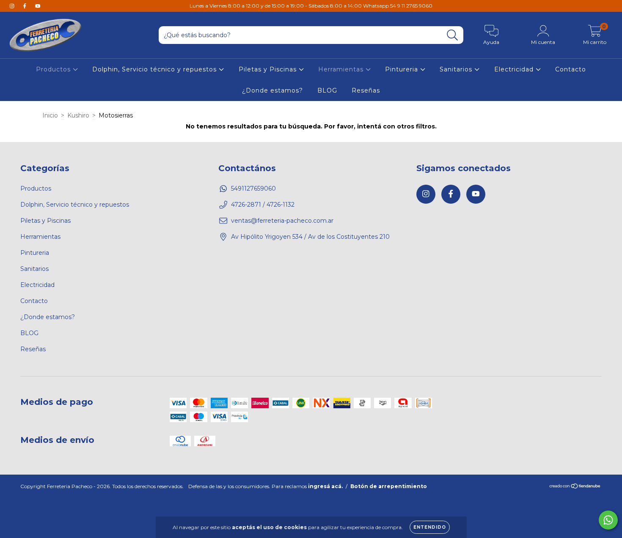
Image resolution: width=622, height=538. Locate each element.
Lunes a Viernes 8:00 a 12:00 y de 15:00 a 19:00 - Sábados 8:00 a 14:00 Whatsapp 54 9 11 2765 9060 (311, 6)
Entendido (429, 527)
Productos (54, 69)
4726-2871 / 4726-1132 (262, 204)
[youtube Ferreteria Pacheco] (37, 6)
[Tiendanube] (575, 487)
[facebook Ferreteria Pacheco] (25, 6)
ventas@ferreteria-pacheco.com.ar (282, 220)
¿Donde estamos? (272, 90)
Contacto (570, 69)
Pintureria (402, 69)
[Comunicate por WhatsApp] (608, 520)
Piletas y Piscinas (269, 69)
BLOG (327, 90)
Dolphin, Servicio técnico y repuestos (155, 69)
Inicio (50, 115)
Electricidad (515, 69)
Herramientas (342, 69)
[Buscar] (452, 35)
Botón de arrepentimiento (388, 486)
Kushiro (78, 115)
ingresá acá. (325, 486)
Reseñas (366, 90)
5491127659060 (253, 188)
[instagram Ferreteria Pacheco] (12, 6)
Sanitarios (457, 69)
